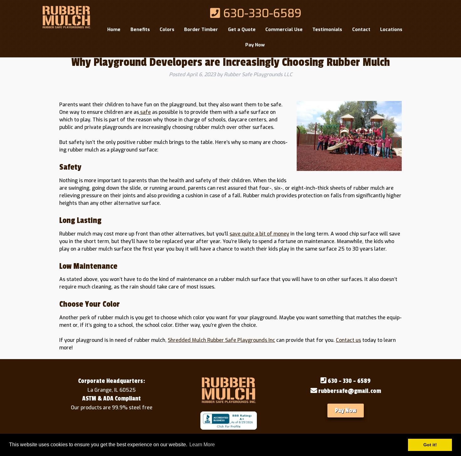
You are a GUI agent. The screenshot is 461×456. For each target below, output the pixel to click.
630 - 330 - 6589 (348, 381)
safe (145, 112)
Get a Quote (242, 29)
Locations (391, 29)
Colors (167, 29)
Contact (361, 29)
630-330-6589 (260, 13)
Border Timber (201, 29)
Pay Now (255, 45)
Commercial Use (284, 29)
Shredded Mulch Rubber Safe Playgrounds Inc (221, 340)
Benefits (140, 29)
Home (113, 29)
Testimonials (327, 29)
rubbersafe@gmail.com (349, 391)
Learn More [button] (202, 444)
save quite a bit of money (259, 234)
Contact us (348, 340)
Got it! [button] (430, 444)
